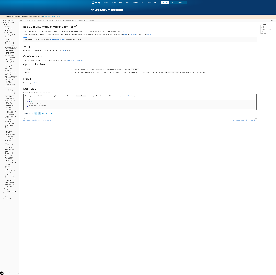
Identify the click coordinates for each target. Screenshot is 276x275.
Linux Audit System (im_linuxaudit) (10, 95)
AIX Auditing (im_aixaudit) (8, 38)
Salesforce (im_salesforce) (9, 146)
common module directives (75, 60)
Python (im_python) (10, 134)
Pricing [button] (120, 2)
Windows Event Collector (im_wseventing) (9, 174)
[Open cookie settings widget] (2, 273)
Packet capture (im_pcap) (9, 126)
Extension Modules (9, 182)
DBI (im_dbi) (8, 59)
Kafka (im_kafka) (9, 91)
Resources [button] (135, 2)
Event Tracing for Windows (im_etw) (10, 62)
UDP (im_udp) (9, 160)
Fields (262, 31)
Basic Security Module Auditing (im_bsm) (9, 52)
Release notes (8, 186)
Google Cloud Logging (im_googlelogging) (11, 76)
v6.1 (272, 20)
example (148, 35)
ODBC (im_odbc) (10, 123)
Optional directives (266, 29)
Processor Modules (9, 184)
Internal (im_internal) (10, 87)
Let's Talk (165, 2)
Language (7, 30)
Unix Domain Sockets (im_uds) (10, 163)
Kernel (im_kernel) (10, 93)
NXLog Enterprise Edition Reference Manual (34, 20)
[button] (159, 3)
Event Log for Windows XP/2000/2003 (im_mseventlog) (11, 113)
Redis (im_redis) (9, 137)
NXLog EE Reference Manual (8, 23)
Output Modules (8, 180)
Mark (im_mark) (9, 105)
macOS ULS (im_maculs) (8, 102)
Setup (262, 26)
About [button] (142, 2)
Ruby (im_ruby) (9, 144)
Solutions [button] (113, 2)
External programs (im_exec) (10, 65)
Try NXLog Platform (177, 2)
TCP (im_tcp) (8, 155)
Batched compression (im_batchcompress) (11, 47)
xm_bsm (125, 31)
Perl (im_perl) (8, 129)
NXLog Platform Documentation (51, 16)
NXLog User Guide (8, 20)
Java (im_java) (9, 89)
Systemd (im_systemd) (9, 152)
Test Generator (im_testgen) (9, 158)
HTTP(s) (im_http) (10, 84)
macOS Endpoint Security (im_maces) (11, 99)
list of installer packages (57, 39)
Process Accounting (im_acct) (10, 35)
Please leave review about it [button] (48, 113)
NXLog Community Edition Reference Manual (10, 192)
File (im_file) (8, 68)
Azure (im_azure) (9, 45)
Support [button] (149, 2)
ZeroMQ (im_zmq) (10, 178)
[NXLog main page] (96, 2)
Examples (263, 33)
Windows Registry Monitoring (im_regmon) (10, 140)
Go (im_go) (8, 74)
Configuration (8, 28)
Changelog (7, 189)
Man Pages (7, 26)
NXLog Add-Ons (7, 198)
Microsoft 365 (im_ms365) (8, 108)
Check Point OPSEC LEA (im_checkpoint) (10, 56)
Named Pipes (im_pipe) (8, 131)
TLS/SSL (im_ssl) (9, 149)
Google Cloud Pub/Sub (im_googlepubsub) (10, 81)
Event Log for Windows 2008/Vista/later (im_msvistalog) (11, 118)
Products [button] (105, 2)
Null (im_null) (8, 121)
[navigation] (1, 20)
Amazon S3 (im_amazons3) (9, 42)
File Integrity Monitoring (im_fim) (10, 71)
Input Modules (8, 32)
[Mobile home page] (21, 20)
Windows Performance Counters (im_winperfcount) (10, 169)
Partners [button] (127, 2)
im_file (125, 35)
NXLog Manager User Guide (8, 195)
